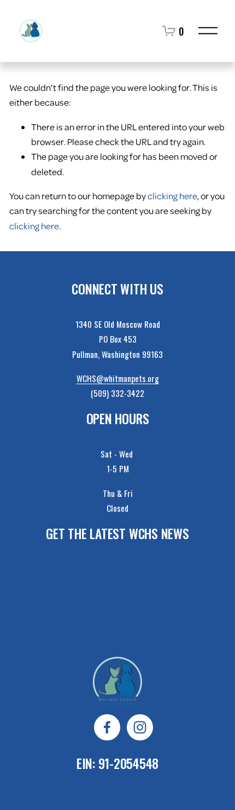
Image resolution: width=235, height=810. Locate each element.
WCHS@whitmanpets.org (118, 378)
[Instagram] (140, 727)
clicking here (172, 195)
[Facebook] (107, 727)
